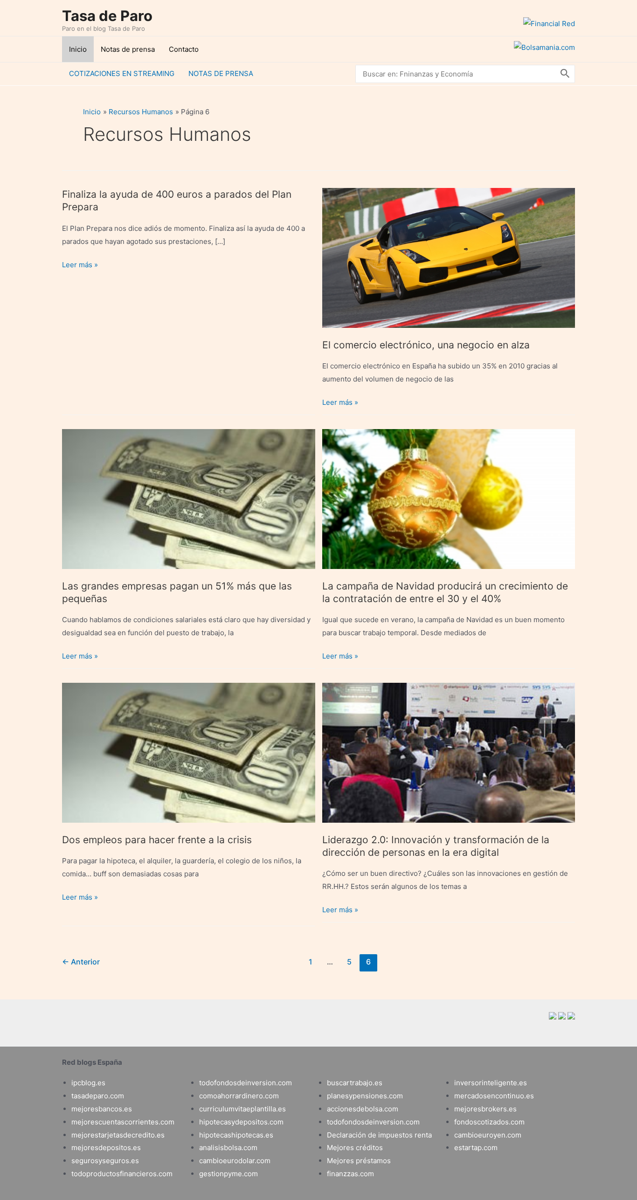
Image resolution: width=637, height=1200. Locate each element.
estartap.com (476, 1147)
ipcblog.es (88, 1082)
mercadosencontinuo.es (494, 1095)
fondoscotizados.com (489, 1121)
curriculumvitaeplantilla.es (242, 1108)
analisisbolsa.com (228, 1147)
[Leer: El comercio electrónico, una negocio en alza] (448, 257)
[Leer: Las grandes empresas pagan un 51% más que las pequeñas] (188, 498)
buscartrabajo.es (354, 1082)
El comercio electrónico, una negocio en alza (426, 345)
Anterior (81, 961)
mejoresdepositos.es (106, 1147)
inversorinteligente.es (490, 1082)
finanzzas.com (350, 1173)
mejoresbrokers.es (485, 1108)
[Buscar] (565, 74)
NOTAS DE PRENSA (220, 73)
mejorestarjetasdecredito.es (118, 1135)
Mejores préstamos (359, 1160)
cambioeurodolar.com (234, 1160)
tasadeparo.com (97, 1095)
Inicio (78, 49)
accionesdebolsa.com (362, 1108)
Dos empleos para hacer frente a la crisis (157, 840)
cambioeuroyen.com (487, 1135)
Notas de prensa (128, 49)
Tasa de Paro (107, 15)
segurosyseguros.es (105, 1160)
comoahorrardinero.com (239, 1095)
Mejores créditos (355, 1147)
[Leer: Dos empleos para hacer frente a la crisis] (188, 752)
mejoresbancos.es (101, 1108)
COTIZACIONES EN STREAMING (121, 73)
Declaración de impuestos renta (379, 1135)
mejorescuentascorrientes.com (122, 1121)
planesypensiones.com (365, 1095)
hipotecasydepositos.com (241, 1121)
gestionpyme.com (228, 1173)
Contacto (184, 49)
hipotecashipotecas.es (236, 1135)
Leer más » (80, 265)
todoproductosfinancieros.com (122, 1173)
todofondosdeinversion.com (245, 1082)
